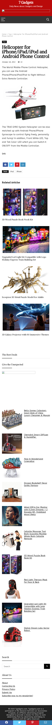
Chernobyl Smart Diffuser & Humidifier (36, 436)
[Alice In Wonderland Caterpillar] (12, 468)
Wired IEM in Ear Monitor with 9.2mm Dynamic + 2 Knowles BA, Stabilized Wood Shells (36, 511)
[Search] (48, 19)
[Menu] (3, 19)
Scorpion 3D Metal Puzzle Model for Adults (23, 297)
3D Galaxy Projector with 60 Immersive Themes (25, 334)
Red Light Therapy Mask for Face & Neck (35, 581)
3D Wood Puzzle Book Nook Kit (17, 219)
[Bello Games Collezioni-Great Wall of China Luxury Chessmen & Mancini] (12, 419)
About (5, 683)
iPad (12, 172)
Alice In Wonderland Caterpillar (33, 460)
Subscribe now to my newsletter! (17, 696)
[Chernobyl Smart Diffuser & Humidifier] (12, 444)
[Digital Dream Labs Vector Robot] (12, 637)
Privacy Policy (8, 689)
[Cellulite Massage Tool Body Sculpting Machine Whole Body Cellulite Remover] (12, 540)
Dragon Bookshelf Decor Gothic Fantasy (35, 484)
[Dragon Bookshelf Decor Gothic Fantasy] (12, 492)
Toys (10, 34)
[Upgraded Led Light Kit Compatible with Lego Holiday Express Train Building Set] (12, 613)
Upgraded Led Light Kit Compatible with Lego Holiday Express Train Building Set (24, 258)
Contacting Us (8, 686)
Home (4, 34)
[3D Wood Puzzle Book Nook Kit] (12, 564)
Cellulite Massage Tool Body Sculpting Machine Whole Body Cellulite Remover (35, 535)
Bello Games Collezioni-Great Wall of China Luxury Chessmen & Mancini (37, 413)
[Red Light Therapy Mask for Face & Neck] (12, 589)
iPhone (19, 172)
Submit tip (7, 692)
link (4, 153)
